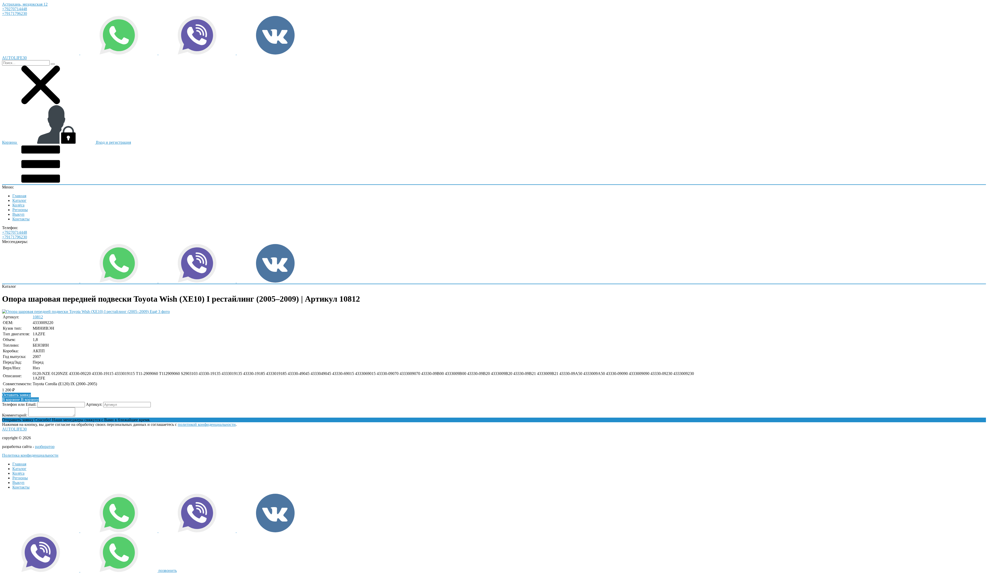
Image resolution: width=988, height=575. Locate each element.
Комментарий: (14, 415)
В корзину (20, 399)
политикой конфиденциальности (207, 424)
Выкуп (18, 214)
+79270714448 (14, 9)
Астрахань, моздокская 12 (25, 4)
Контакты (21, 219)
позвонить (167, 570)
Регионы (20, 210)
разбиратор (45, 446)
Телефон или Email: (19, 404)
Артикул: (94, 404)
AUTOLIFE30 (14, 429)
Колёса (18, 205)
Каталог (19, 200)
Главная (19, 196)
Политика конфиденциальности (30, 455)
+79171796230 (14, 13)
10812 (38, 317)
